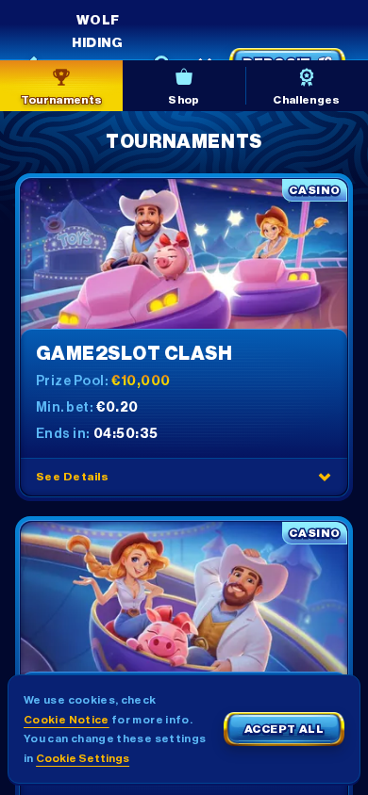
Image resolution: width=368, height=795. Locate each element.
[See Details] (324, 476)
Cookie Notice (66, 719)
